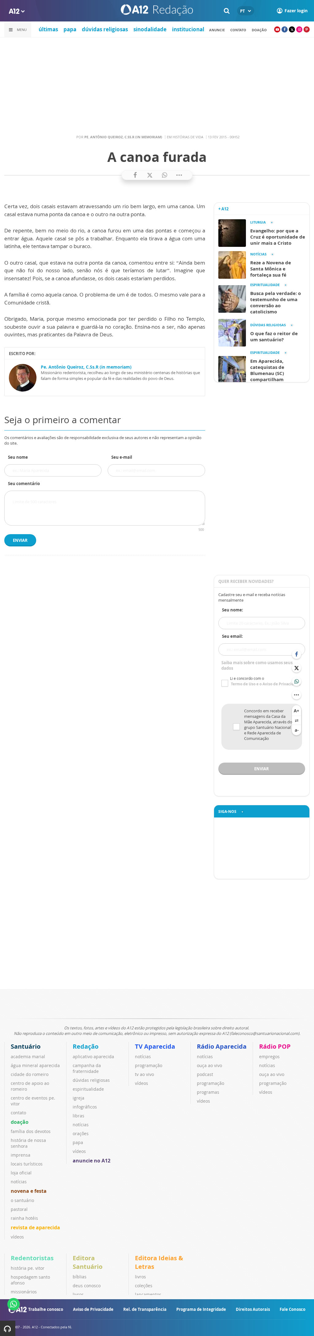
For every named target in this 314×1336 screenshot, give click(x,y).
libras (78, 1116)
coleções (143, 1285)
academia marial (28, 1056)
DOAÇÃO (259, 30)
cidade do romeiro (29, 1074)
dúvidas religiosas (105, 29)
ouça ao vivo (209, 1065)
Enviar (20, 540)
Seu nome (18, 457)
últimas (48, 29)
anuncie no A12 (91, 1160)
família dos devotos (31, 1131)
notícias (19, 1182)
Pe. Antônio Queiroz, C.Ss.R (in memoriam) (86, 367)
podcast (205, 1074)
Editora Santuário (87, 1262)
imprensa (20, 1155)
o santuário (22, 1200)
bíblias (79, 1277)
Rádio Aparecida (222, 1046)
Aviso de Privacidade (93, 1309)
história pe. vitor (27, 1268)
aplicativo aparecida (93, 1056)
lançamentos (148, 1294)
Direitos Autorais (253, 1309)
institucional (188, 29)
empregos (269, 1056)
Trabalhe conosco (45, 1309)
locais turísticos (27, 1164)
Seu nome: (232, 610)
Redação (85, 1046)
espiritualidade (88, 1089)
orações (81, 1133)
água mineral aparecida (35, 1065)
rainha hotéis (24, 1218)
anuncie (217, 30)
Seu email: (232, 636)
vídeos (17, 1237)
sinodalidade (150, 29)
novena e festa (29, 1191)
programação (148, 1065)
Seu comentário (24, 483)
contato (238, 30)
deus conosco (87, 1285)
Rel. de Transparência (145, 1309)
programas (208, 1092)
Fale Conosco (292, 1309)
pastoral (19, 1209)
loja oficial (21, 1173)
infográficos (85, 1107)
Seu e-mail (121, 457)
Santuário (25, 1046)
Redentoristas (32, 1258)
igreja (78, 1098)
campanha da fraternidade (87, 1068)
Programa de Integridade (201, 1309)
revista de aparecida (35, 1227)
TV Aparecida (155, 1046)
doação (20, 1122)
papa (69, 29)
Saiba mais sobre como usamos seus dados (257, 665)
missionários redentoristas (24, 1294)
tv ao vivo (144, 1074)
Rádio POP (275, 1046)
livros (78, 1294)
